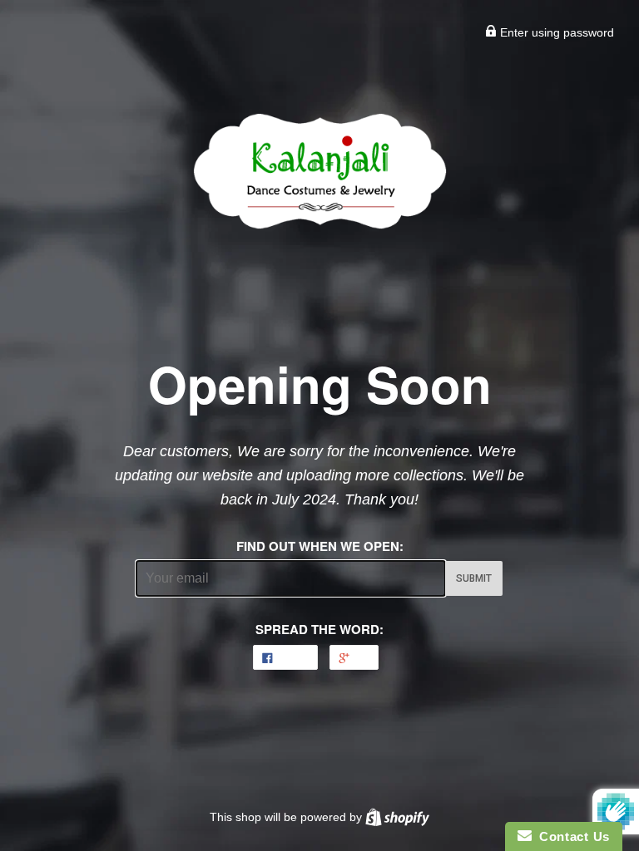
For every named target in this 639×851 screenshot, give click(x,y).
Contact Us (571, 836)
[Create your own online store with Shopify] (397, 817)
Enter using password (555, 32)
